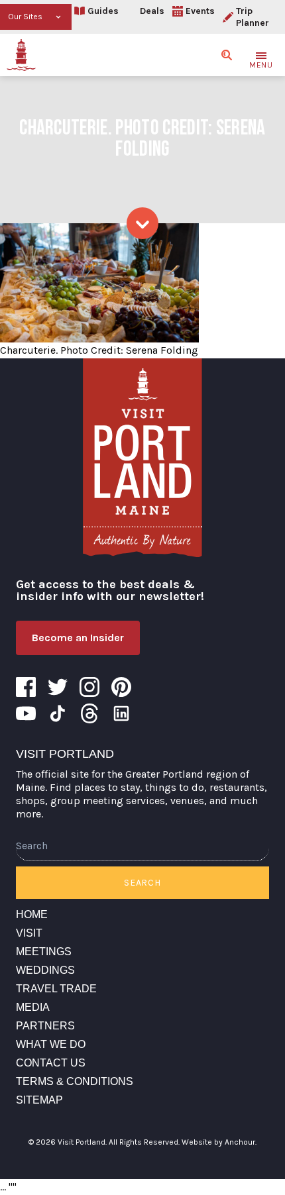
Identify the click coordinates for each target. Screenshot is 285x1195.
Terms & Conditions (74, 1081)
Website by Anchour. (219, 1142)
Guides (103, 11)
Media (33, 1007)
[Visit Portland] (21, 55)
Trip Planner (252, 16)
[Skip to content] (142, 223)
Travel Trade (56, 988)
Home (32, 914)
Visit (29, 933)
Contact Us (51, 1062)
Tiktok (57, 713)
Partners (45, 1025)
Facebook (26, 687)
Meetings (44, 951)
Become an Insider (78, 637)
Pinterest (121, 687)
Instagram (89, 687)
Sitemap (39, 1100)
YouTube (26, 713)
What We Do (51, 1044)
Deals (152, 11)
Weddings (45, 970)
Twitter (57, 687)
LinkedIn (121, 713)
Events (200, 11)
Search (142, 882)
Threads (89, 713)
